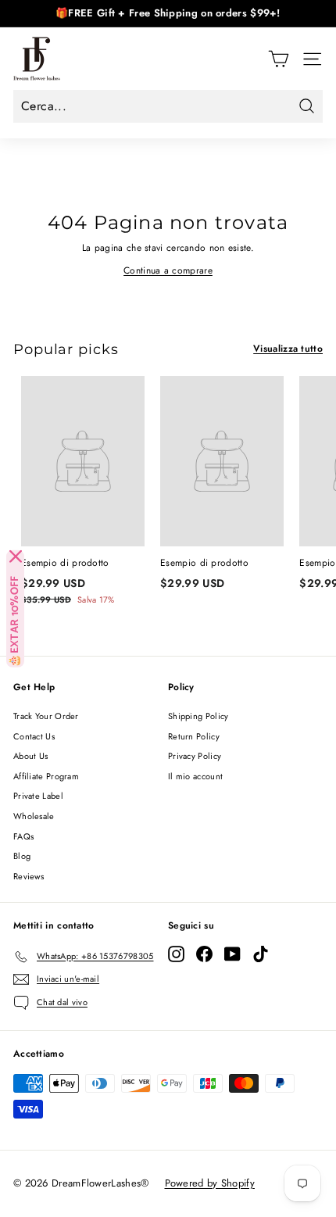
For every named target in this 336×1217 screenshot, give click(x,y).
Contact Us (34, 736)
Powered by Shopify (210, 1183)
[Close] (15, 556)
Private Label (38, 795)
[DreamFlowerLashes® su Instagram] (176, 954)
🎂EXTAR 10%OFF (15, 621)
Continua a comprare (168, 270)
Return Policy (194, 736)
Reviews (28, 876)
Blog (21, 856)
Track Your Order (46, 716)
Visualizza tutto (288, 349)
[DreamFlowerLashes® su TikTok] (260, 954)
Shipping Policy (198, 716)
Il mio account (195, 776)
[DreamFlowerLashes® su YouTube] (232, 954)
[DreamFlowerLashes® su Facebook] (204, 954)
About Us (30, 756)
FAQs (23, 836)
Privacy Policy (194, 756)
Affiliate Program (46, 776)
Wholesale (34, 816)
